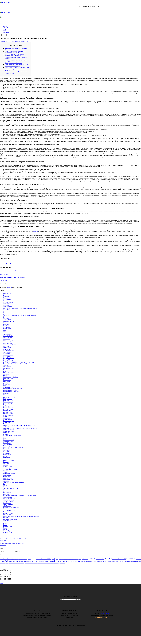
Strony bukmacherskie (9, 479)
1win (1, 559)
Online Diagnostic (8, 446)
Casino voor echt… (8, 343)
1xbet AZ (15, 559)
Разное (5, 525)
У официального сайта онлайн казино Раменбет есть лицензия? (15, 52)
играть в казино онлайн (105, 561)
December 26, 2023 (5, 41)
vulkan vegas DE (7, 497)
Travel (5, 487)
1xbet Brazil (6, 303)
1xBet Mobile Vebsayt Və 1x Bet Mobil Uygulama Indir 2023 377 (20, 308)
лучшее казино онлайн (133, 561)
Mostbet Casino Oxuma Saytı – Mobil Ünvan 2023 (10, 270)
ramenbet (35, 231)
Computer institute (8, 355)
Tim (4, 484)
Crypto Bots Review (8, 358)
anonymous (6, 318)
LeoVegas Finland (8, 409)
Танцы (5, 528)
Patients (8, 561)
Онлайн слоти (7, 520)
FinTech (5, 375)
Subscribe (78, 599)
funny (57, 559)
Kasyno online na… (8, 404)
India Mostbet (6, 396)
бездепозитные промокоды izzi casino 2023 (90, 561)
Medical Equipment (8, 415)
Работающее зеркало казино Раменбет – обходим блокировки (16, 49)
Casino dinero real (8, 333)
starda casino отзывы (25, 561)
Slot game (5, 470)
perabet (5, 456)
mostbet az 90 (6, 418)
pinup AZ (17, 561)
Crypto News (6, 359)
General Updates (7, 384)
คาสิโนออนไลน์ (7, 532)
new (4, 437)
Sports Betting (7, 475)
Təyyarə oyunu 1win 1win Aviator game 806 (14, 482)
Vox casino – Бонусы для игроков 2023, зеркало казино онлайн (12, 543)
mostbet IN (122, 559)
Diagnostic (52, 559)
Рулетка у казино (8, 526)
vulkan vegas (57, 561)
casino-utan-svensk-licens (9, 344)
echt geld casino (7, 366)
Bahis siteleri (6, 324)
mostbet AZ (115, 559)
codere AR (39, 559)
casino (29, 559)
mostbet (108, 558)
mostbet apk (6, 416)
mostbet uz (6, 432)
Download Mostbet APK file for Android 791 (15, 363)
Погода (5, 523)
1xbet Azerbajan (7, 300)
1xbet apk (5, 298)
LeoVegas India (7, 410)
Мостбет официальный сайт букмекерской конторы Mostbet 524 (21, 516)
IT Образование (7, 399)
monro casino (100, 559)
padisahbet (6, 451)
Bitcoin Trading (7, 328)
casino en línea (7, 334)
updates (41, 561)
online (3, 561)
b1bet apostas (6, 322)
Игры (4, 511)
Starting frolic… (7, 476)
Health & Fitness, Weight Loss (11, 391)
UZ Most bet (6, 494)
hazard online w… (8, 387)
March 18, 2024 (3, 540)
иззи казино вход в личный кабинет (118, 561)
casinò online (6, 339)
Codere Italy (6, 353)
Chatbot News (7, 347)
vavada (44, 561)
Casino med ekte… (8, 337)
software (5, 472)
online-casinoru (7, 450)
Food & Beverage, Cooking (10, 377)
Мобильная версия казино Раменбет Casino (17, 67)
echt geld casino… (8, 368)
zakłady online (7, 506)
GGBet (5, 385)
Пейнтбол (6, 522)
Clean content (6, 349)
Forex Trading (7, 380)
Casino (5, 331)
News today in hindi (8, 440)
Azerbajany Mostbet (8, 321)
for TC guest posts (8, 378)
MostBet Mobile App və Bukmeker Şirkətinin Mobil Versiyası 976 (20, 428)
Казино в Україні (8, 513)
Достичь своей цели (8, 509)
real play (5, 465)
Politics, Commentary (8, 460)
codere (33, 559)
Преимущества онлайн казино (13, 63)
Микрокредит (7, 514)
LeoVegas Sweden (8, 413)
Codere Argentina (7, 352)
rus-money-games (7, 467)
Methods (92, 559)
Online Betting (7, 443)
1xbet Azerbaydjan (8, 302)
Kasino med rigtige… (8, 400)
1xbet (10, 559)
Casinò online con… (8, 340)
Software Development (9, 473)
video (47, 561)
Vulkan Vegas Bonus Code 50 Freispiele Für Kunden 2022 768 (19, 495)
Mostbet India (6, 424)
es (3, 369)
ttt (3, 491)
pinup (13, 561)
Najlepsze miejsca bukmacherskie (12, 435)
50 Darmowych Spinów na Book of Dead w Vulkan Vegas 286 (19, 315)
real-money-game (7, 466)
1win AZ (5, 559)
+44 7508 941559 (104, 613)
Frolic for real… (7, 381)
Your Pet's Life (7, 503)
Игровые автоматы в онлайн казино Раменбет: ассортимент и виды (15, 54)
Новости (5, 517)
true (4, 489)
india (60, 559)
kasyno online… (7, 406)
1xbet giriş (6, 305)
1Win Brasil (6, 296)
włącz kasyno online (8, 500)
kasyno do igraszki (8, 402)
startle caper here (7, 478)
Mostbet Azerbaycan (8, 421)
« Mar (1, 583)
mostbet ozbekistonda (8, 429)
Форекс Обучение (8, 530)
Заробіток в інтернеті (9, 510)
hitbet (4, 394)
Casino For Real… (8, 336)
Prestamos (5, 462)
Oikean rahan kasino (8, 441)
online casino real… (8, 444)
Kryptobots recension (8, 407)
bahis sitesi (6, 325)
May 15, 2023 (3, 280)
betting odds (6, 327)
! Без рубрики (7, 293)
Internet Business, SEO (9, 397)
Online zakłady (7, 448)
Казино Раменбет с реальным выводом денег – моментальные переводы (17, 65)
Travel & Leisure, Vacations (10, 488)
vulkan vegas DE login (9, 498)
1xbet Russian (7, 309)
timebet (5, 485)
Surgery (31, 561)
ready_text (6, 463)
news (4, 438)
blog (4, 330)
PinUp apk (6, 459)
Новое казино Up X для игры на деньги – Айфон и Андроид (12, 277)
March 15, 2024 (4, 274)
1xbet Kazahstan (7, 306)
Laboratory (85, 559)
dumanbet (5, 365)
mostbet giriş (6, 422)
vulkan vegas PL (77, 561)
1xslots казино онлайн (23, 559)
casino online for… (8, 341)
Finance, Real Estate (8, 372)
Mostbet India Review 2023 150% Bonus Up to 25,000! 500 (19, 425)
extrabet (5, 371)
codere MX (45, 559)
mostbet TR (131, 559)
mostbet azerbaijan (8, 419)
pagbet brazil (6, 453)
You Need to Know (8, 501)
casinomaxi (6, 346)
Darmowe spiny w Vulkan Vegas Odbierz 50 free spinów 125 (19, 362)
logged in (9, 287)
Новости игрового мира (10, 519)
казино (127, 561)
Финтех (5, 529)
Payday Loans (7, 454)
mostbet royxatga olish (9, 431)
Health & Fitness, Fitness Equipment (12, 388)
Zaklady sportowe (8, 504)
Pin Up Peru (6, 457)
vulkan (50, 561)
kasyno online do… (8, 403)
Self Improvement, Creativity (10, 469)
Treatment (37, 561)
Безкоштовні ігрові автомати (11, 507)
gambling (5, 383)
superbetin (6, 481)
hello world (6, 393)
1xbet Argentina (7, 299)
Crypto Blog (6, 356)
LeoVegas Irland (7, 412)
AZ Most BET (7, 320)
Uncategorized (7, 492)
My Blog (5, 434)
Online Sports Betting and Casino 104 (13, 447)
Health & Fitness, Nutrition (10, 390)
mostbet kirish (6, 426)
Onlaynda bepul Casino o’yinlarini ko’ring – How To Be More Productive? (14, 538)
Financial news (7, 374)
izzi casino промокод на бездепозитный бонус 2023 (71, 559)
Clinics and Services (8, 350)
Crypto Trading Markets (9, 361)
